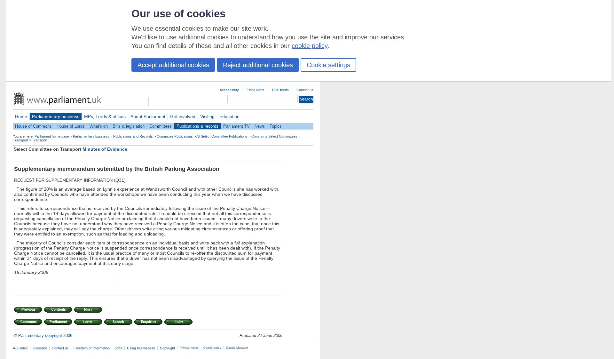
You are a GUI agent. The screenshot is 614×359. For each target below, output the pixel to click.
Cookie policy (212, 347)
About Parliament (147, 116)
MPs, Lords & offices (105, 116)
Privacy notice (189, 347)
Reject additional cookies (258, 64)
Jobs (118, 348)
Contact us (304, 90)
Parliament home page (52, 136)
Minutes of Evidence (105, 149)
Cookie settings (328, 64)
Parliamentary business (55, 116)
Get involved (182, 116)
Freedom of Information (92, 348)
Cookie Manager (237, 347)
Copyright (167, 348)
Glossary (40, 348)
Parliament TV (236, 126)
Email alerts (255, 90)
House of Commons (33, 126)
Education (229, 116)
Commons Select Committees (274, 136)
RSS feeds (280, 90)
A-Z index (20, 348)
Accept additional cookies (173, 64)
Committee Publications (175, 136)
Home (21, 116)
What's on (99, 126)
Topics (276, 126)
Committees (160, 126)
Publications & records (197, 126)
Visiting (207, 116)
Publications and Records (133, 136)
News (260, 126)
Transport (20, 140)
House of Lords (71, 126)
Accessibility (229, 90)
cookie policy (309, 45)
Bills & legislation (129, 126)
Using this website (141, 348)
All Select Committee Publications (222, 136)
